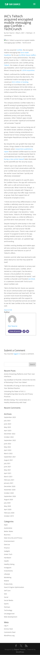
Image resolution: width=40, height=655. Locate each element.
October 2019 (9, 516)
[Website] (24, 331)
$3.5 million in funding (20, 82)
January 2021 (8, 483)
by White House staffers (27, 55)
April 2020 (7, 509)
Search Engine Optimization (14, 587)
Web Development (10, 617)
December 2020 (9, 486)
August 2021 (8, 460)
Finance (7, 548)
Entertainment (9, 541)
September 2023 (10, 417)
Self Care (7, 591)
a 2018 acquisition (28, 70)
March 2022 (8, 453)
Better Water (8, 531)
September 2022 (10, 440)
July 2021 (7, 463)
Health (6, 561)
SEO (5, 594)
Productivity (8, 584)
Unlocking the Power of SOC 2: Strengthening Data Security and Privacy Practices (18, 394)
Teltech (6, 65)
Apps (6, 525)
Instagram (7, 568)
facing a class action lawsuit (14, 159)
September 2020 (10, 496)
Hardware (7, 558)
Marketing (7, 577)
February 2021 (9, 480)
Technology (8, 610)
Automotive (8, 528)
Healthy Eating (9, 564)
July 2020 (7, 503)
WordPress (20, 652)
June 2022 (7, 444)
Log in (6, 626)
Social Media (8, 600)
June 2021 (7, 467)
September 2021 (10, 457)
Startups (29, 33)
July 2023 (7, 421)
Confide (19, 50)
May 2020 (7, 506)
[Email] (27, 331)
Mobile (6, 581)
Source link (8, 310)
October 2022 (9, 437)
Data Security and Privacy (13, 538)
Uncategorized (9, 614)
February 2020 (9, 513)
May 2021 (7, 470)
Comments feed (9, 632)
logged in (16, 354)
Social (6, 597)
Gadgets (7, 551)
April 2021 (7, 473)
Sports (6, 604)
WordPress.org (9, 635)
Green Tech (8, 554)
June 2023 (7, 424)
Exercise (7, 544)
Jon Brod (32, 279)
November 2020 (9, 490)
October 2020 (9, 493)
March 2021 (8, 477)
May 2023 (7, 427)
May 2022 (7, 447)
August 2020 (8, 499)
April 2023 (7, 430)
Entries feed (8, 629)
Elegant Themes (19, 649)
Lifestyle (7, 574)
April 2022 (7, 450)
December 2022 (9, 434)
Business (7, 535)
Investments (8, 571)
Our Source (10, 33)
